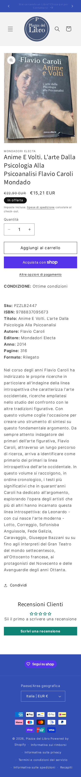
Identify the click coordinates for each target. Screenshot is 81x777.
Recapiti (66, 767)
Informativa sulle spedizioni (34, 767)
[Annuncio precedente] (8, 6)
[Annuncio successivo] (72, 6)
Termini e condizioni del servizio (43, 760)
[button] (10, 29)
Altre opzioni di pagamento (40, 274)
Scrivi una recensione (40, 631)
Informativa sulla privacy (43, 752)
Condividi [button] (18, 585)
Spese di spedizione (41, 207)
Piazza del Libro (38, 738)
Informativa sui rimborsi (49, 744)
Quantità (11, 219)
